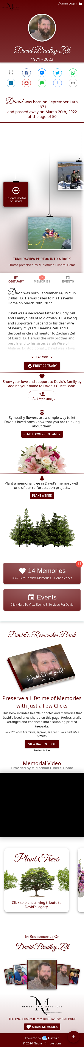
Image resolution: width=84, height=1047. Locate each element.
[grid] (42, 205)
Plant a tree (42, 495)
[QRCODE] (11, 72)
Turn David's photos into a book (42, 259)
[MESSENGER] (42, 72)
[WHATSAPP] (73, 72)
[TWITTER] (57, 72)
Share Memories (44, 1027)
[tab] (16, 279)
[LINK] (73, 83)
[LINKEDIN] (11, 83)
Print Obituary (45, 365)
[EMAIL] (26, 83)
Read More (42, 357)
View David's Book (42, 744)
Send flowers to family (41, 434)
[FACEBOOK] (26, 72)
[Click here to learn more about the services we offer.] (42, 1006)
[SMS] (42, 83)
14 (79, 564)
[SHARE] (57, 83)
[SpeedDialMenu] (74, 1037)
